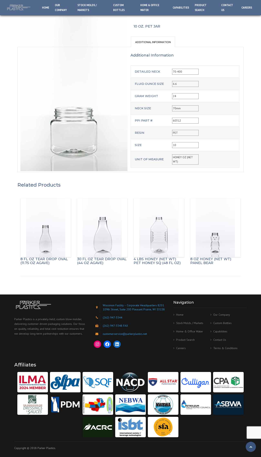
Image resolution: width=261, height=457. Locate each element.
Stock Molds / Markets (87, 7)
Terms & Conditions (225, 348)
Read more (46, 227)
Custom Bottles (119, 7)
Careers (246, 7)
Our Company (61, 7)
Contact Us (227, 7)
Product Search (200, 7)
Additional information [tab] (153, 42)
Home (45, 7)
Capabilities (181, 7)
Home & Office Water (149, 7)
